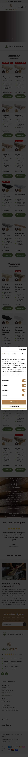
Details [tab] (14, 353)
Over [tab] (23, 353)
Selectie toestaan (14, 406)
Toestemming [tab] (5, 353)
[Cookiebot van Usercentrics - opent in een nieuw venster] (19, 350)
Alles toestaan (14, 402)
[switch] (24, 385)
